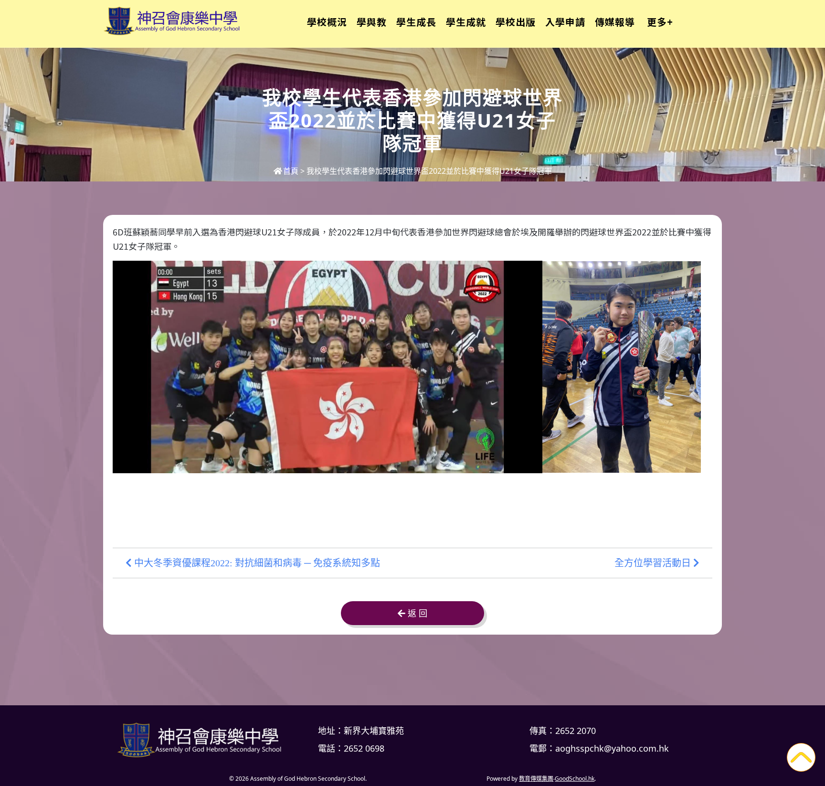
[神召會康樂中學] (203, 740)
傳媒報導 (615, 22)
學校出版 (516, 22)
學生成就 (466, 22)
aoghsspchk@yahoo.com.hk (612, 748)
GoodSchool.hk (574, 779)
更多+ (660, 22)
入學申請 (565, 22)
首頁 (290, 171)
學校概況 (327, 22)
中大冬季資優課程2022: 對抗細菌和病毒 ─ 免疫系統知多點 (256, 563)
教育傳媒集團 (536, 779)
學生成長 (416, 22)
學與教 (372, 22)
